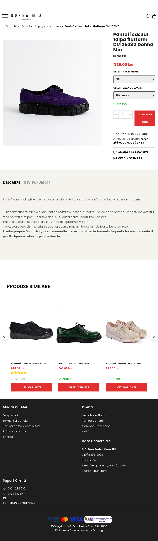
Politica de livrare (14, 431)
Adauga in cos (145, 118)
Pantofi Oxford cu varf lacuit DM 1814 (30, 364)
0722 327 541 (15, 494)
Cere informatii (130, 158)
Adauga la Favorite (133, 152)
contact (8, 437)
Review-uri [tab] (37, 182)
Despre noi (10, 415)
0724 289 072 (16, 488)
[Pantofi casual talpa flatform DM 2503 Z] (52, 93)
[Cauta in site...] (148, 16)
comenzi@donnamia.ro (19, 503)
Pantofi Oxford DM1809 (73, 363)
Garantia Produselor (96, 426)
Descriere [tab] (11, 182)
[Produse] (5, 17)
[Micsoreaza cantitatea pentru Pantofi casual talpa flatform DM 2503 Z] (116, 115)
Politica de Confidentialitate (22, 426)
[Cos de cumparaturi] (154, 16)
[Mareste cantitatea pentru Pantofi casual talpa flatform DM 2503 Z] (130, 115)
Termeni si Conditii (15, 421)
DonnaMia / (13, 26)
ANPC (85, 431)
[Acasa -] (26, 16)
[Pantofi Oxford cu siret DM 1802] (126, 327)
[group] (53, 93)
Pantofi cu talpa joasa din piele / (43, 26)
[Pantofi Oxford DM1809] (78, 327)
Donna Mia (120, 56)
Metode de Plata (93, 415)
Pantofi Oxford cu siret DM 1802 (123, 364)
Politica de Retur (93, 421)
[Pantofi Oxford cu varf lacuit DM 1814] (31, 327)
